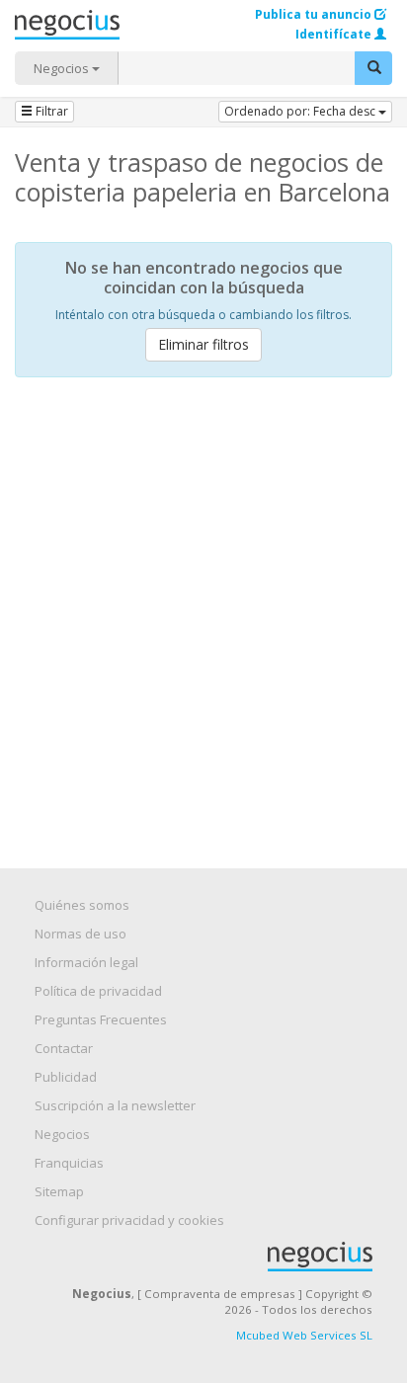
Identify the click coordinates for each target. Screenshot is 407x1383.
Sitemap (59, 1191)
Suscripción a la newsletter (115, 1105)
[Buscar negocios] (373, 68)
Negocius (213, 1256)
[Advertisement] (203, 605)
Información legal (86, 962)
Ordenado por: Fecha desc (301, 111)
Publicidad (66, 1077)
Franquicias (69, 1163)
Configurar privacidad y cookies (129, 1220)
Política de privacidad (98, 991)
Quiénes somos (82, 905)
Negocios (63, 68)
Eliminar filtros (203, 344)
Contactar (64, 1048)
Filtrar (50, 111)
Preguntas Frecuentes (101, 1019)
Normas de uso (80, 933)
